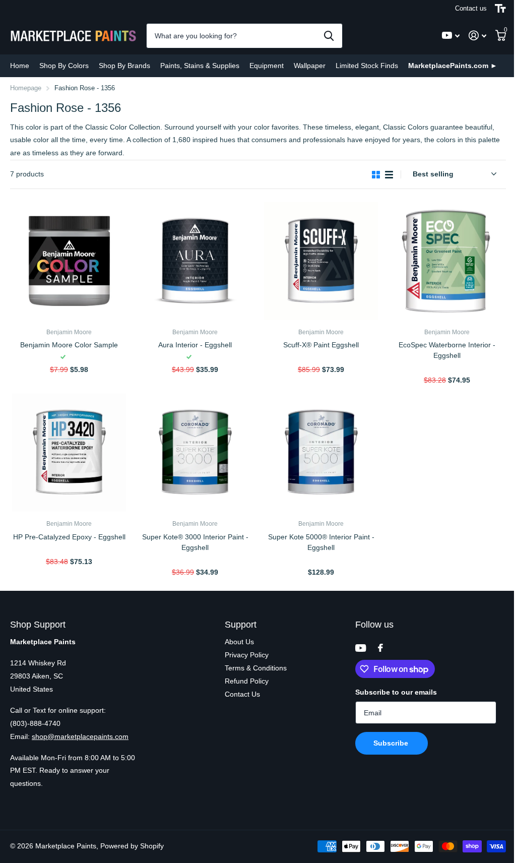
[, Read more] (450, 35)
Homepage (25, 88)
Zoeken (329, 35)
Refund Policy (247, 681)
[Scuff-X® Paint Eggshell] (321, 261)
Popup (74, 357)
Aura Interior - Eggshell (195, 345)
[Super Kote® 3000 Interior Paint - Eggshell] (195, 453)
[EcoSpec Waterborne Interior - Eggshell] (447, 261)
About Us (239, 642)
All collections (64, 65)
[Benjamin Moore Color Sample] (69, 261)
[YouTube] (360, 648)
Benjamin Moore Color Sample (69, 345)
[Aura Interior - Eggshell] (195, 261)
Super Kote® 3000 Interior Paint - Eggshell (195, 542)
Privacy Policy (247, 655)
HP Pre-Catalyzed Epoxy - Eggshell (69, 537)
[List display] (389, 174)
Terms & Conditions (256, 668)
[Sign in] (477, 35)
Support (240, 625)
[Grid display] (376, 174)
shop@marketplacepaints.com (80, 736)
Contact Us (242, 694)
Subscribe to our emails (396, 692)
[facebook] (380, 648)
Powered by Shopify (132, 846)
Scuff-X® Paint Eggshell (321, 345)
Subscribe (391, 743)
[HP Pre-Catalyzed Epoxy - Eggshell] (69, 453)
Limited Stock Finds (367, 65)
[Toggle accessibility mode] (500, 8)
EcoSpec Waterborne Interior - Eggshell (447, 350)
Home (19, 65)
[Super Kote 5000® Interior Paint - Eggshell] (321, 453)
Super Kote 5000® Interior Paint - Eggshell (321, 542)
